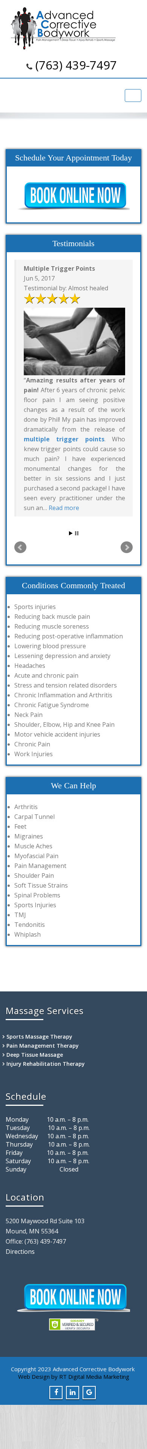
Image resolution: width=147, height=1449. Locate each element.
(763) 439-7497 (76, 65)
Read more (64, 508)
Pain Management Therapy (42, 1045)
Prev (20, 547)
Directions (20, 1251)
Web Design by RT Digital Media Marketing (73, 1376)
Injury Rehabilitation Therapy (45, 1063)
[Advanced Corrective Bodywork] (73, 28)
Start (71, 533)
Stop (76, 533)
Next (127, 547)
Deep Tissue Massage (34, 1054)
